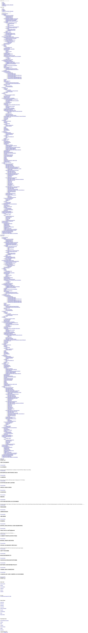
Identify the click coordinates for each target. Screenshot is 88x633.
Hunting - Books (8, 214)
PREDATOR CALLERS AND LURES (10, 110)
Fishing (1, 628)
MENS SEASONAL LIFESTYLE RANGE (12, 250)
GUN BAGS (6, 117)
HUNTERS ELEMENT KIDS (10, 33)
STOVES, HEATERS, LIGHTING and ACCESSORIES (12, 56)
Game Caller (9, 112)
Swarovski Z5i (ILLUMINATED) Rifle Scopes (14, 75)
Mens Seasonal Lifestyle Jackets (12, 27)
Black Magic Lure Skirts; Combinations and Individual (16, 179)
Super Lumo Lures (10, 183)
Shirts (8, 24)
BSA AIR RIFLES (7, 130)
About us (3, 3)
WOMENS (7, 28)
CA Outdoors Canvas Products (10, 41)
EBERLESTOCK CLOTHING (8, 15)
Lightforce (5, 89)
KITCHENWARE (6, 49)
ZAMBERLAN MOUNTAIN (10, 62)
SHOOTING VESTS (7, 103)
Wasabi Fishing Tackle (9, 417)
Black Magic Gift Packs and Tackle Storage (12, 170)
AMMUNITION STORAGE (8, 109)
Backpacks (2, 629)
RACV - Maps (8, 217)
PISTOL (5, 138)
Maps (5, 215)
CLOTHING (4, 14)
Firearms (1, 585)
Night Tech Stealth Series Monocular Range (12, 82)
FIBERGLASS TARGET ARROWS (11, 145)
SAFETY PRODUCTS (7, 340)
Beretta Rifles (8, 123)
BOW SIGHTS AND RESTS (8, 152)
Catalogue (1, 591)
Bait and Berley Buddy (9, 164)
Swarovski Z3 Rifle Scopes (12, 73)
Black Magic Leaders (11, 188)
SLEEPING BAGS (7, 48)
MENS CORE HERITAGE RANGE (11, 22)
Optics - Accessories (7, 84)
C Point (9, 192)
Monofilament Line (10, 175)
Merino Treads (2, 614)
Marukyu (7, 200)
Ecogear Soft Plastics (9, 422)
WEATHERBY (6, 129)
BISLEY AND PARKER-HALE (9, 450)
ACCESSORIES (8, 254)
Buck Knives (6, 204)
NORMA (7, 358)
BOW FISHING (6, 143)
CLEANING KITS (9, 102)
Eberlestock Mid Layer (9, 240)
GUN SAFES (6, 327)
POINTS (5, 381)
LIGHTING (7, 58)
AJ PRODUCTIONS (7, 449)
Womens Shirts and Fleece (11, 30)
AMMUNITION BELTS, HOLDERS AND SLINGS (12, 104)
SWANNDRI (6, 245)
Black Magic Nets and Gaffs (10, 166)
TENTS (5, 45)
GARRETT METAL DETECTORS (7, 212)
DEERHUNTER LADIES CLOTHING (12, 21)
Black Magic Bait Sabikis (9, 165)
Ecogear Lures (8, 199)
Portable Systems (8, 313)
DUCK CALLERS (9, 113)
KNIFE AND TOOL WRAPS (8, 209)
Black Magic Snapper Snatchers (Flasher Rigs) (12, 390)
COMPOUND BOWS (7, 142)
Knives (9, 195)
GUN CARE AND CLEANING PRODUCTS (11, 322)
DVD (8, 336)
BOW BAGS (6, 159)
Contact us (1, 588)
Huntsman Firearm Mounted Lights (13, 90)
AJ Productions (2, 611)
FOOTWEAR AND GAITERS (7, 60)
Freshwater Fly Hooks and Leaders (13, 189)
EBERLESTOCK (6, 225)
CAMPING (4, 268)
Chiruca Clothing (8, 259)
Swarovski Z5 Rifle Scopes (12, 74)
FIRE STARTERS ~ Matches (8, 277)
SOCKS (5, 66)
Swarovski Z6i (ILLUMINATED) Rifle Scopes (14, 300)
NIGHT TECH (6, 81)
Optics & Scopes (2, 626)
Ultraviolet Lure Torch (11, 408)
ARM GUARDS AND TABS (8, 154)
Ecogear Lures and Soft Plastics (8, 198)
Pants (8, 249)
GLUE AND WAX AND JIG (8, 155)
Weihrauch (5, 345)
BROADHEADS (6, 151)
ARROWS (5, 367)
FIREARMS (4, 120)
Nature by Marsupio (3, 608)
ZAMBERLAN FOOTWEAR (8, 61)
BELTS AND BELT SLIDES (10, 106)
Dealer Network (2, 583)
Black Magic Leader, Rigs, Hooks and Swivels (12, 186)
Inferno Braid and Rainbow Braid (12, 174)
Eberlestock (2, 603)
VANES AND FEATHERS (8, 156)
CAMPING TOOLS (7, 53)
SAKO (5, 350)
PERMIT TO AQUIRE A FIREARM (7, 11)
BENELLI (5, 124)
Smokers (7, 50)
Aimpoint (5, 79)
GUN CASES (6, 118)
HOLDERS (7, 107)
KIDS (7, 31)
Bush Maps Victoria (9, 440)
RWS (6, 137)
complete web (6, 632)
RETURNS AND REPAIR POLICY (7, 231)
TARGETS (5, 119)
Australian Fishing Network (10, 216)
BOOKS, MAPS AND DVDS (6, 436)
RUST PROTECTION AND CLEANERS (12, 100)
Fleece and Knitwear (11, 25)
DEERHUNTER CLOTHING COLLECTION (11, 18)
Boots (1, 623)
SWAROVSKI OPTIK (7, 295)
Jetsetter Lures (10, 404)
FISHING (3, 386)
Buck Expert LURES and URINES (11, 115)
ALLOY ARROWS (9, 146)
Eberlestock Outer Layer (9, 17)
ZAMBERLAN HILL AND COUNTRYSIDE (13, 286)
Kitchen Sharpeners (9, 208)
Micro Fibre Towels (7, 96)
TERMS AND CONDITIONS (6, 232)
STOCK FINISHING (9, 99)
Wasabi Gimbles (10, 169)
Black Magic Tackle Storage (12, 172)
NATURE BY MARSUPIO (8, 39)
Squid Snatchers (10, 184)
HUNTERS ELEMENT (7, 32)
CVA (5, 354)
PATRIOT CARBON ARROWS (11, 372)
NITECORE (6, 88)
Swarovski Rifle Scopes (9, 72)
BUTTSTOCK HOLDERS (10, 331)
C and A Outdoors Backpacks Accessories (10, 230)
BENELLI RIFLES (9, 349)
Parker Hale (2, 602)
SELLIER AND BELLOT (10, 133)
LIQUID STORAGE (7, 54)
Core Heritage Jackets (11, 23)
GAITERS (5, 64)
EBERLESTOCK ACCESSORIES (11, 38)
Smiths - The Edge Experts (8, 206)
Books (5, 213)
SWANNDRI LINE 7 (7, 203)
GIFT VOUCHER (5, 445)
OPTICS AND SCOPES (5, 71)
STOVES (7, 57)
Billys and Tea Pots (8, 51)
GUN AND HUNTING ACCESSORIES (8, 98)
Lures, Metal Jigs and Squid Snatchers (11, 177)
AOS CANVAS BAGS (7, 43)
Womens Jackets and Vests (11, 29)
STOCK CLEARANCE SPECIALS (7, 221)
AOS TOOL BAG (6, 267)
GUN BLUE (8, 101)
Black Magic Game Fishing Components (12, 167)
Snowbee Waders (8, 202)
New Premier (10, 409)
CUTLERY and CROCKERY (8, 59)
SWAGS (5, 46)
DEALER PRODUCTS (5, 222)
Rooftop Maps (8, 218)
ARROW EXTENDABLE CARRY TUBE (10, 160)
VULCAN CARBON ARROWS (11, 148)
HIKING (3, 93)
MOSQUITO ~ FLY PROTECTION (9, 55)
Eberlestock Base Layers (9, 16)
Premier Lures (10, 182)
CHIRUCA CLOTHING (7, 228)
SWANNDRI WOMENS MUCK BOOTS (12, 69)
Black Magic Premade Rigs (12, 191)
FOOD (5, 317)
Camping (1, 625)
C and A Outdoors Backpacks (8, 40)
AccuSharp (5, 207)
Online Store (2, 458)
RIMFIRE (5, 359)
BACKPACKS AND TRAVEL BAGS (8, 36)
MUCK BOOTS (6, 67)
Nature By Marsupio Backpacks (10, 263)
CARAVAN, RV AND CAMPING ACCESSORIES (10, 233)
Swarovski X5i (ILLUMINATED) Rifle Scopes (15, 78)
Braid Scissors (10, 399)
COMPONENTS (6, 139)
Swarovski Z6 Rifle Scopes (12, 299)
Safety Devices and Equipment (6, 211)
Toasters (7, 52)
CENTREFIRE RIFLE (7, 132)
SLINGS (7, 105)
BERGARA (6, 128)
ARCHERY (4, 363)
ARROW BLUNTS (7, 150)
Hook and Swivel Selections (12, 197)
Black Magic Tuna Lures (11, 180)
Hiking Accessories (7, 97)
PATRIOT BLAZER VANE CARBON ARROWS (13, 149)
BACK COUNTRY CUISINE (10, 318)
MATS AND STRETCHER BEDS (9, 272)
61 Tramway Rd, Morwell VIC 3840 (5, 596)
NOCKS (5, 157)
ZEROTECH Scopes (7, 304)
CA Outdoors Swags (9, 47)
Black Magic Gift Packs (11, 171)
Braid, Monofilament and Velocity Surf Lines (12, 173)
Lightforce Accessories (9, 91)
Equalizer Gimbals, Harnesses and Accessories (14, 168)
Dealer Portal (4, 5)
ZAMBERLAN (6, 227)
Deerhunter (2, 605)
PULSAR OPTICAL (9, 309)
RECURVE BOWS (7, 141)
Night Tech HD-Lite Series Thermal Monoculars (13, 83)
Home (3, 2)
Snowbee (5, 201)
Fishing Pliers (10, 196)
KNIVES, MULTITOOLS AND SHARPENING (9, 427)
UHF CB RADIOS (5, 13)
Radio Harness (10, 42)
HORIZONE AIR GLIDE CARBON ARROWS (13, 147)
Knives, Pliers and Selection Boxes (11, 418)
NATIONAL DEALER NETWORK (7, 454)
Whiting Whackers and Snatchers (10, 193)
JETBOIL (9, 281)
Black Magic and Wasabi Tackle (8, 163)
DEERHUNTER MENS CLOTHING (11, 19)
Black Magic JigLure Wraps (12, 395)
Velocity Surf (10, 400)
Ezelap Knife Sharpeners (7, 431)
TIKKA (5, 127)
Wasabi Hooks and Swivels (12, 190)
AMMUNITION (4, 131)
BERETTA (5, 122)
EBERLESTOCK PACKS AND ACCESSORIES (11, 37)
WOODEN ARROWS (9, 368)
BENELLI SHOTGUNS (9, 125)
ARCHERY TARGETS (7, 162)
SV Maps (7, 219)
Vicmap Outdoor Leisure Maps (10, 220)
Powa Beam (6, 92)
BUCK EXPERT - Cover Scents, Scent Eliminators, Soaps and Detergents (15, 116)
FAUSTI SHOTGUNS (7, 121)
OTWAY (5, 70)
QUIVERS (5, 377)
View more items (2, 465)
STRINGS (5, 158)
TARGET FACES (6, 161)
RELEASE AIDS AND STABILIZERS (10, 153)
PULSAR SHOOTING (9, 86)
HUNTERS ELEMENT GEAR (10, 34)
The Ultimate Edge (7, 205)
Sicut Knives (6, 210)
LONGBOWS (6, 140)
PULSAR (5, 308)
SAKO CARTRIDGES (9, 134)
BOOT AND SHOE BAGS (8, 290)
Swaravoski (2, 606)
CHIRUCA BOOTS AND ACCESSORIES (10, 65)
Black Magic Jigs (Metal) (11, 178)
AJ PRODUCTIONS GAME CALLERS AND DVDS (14, 111)
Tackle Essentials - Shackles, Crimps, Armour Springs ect (16, 413)
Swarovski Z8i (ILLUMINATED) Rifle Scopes (14, 77)
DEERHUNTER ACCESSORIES (11, 20)
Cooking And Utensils (7, 95)
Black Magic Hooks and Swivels (12, 187)
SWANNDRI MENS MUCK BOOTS (11, 68)
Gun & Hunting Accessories (4, 620)
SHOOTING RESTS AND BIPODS (9, 108)
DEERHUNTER (6, 224)
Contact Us (3, 10)
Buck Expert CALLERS (9, 114)
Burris (5, 80)
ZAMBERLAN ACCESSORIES (11, 63)
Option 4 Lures (10, 181)
